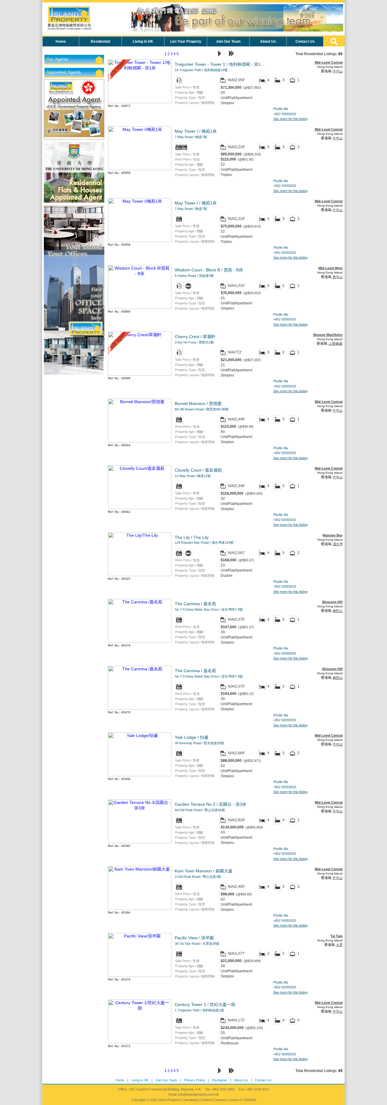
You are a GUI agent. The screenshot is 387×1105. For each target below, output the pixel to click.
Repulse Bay (333, 535)
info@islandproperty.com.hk (198, 1094)
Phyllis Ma (280, 109)
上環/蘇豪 (335, 343)
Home (119, 1080)
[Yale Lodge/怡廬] (139, 774)
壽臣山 (338, 610)
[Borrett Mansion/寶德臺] (139, 441)
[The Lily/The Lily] (139, 574)
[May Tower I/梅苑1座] (139, 168)
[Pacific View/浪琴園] (139, 975)
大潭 (339, 945)
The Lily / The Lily (204, 539)
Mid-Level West (330, 268)
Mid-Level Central (329, 62)
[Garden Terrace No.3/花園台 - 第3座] (139, 841)
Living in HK (139, 1080)
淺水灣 (338, 544)
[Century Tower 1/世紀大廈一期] (139, 1042)
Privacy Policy (194, 1080)
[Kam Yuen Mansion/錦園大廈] (139, 908)
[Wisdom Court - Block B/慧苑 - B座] (139, 307)
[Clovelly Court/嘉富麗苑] (139, 507)
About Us (241, 1080)
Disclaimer (219, 1080)
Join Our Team (166, 1080)
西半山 (338, 277)
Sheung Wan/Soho (328, 335)
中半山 (338, 71)
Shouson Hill (332, 602)
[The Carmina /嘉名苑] (139, 641)
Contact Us (263, 1080)
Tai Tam (336, 936)
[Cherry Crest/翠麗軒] (139, 374)
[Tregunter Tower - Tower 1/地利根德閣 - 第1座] (139, 101)
